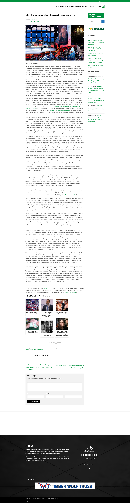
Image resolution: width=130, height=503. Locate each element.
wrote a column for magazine (59, 110)
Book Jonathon (79, 6)
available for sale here (70, 292)
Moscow (73, 348)
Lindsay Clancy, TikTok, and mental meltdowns (95, 54)
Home (57, 6)
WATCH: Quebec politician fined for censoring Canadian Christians (96, 42)
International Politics (31, 13)
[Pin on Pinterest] (57, 343)
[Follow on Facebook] (99, 1)
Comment (30, 381)
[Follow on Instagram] (100, 1)
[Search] (95, 6)
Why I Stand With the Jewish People (95, 66)
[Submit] (102, 21)
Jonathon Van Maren (35, 22)
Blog (66, 6)
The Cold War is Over (70, 195)
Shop (86, 6)
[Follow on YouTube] (103, 1)
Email (48, 394)
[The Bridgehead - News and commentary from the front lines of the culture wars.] (36, 6)
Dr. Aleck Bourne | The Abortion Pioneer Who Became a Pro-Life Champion (96, 49)
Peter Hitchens (79, 348)
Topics (91, 6)
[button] (101, 6)
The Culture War (48, 288)
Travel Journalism (41, 13)
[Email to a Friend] (54, 343)
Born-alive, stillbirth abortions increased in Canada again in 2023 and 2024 (96, 89)
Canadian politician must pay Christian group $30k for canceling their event (96, 80)
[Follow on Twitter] (102, 1)
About (62, 6)
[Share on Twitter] (52, 343)
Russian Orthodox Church (31, 349)
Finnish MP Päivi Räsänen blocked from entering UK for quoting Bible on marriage (95, 60)
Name (29, 394)
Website (67, 394)
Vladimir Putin (40, 349)
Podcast (71, 6)
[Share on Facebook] (49, 343)
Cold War (60, 348)
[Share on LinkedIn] (60, 343)
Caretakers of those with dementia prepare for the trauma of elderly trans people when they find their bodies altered (40, 367)
